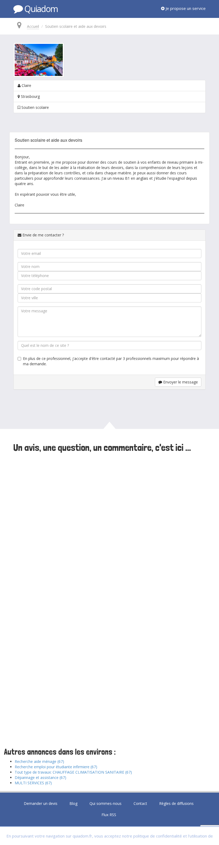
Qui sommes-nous (105, 803)
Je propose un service (185, 8)
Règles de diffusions (176, 803)
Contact (140, 803)
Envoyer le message (180, 382)
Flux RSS (108, 814)
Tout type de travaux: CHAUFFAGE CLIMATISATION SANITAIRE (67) (73, 772)
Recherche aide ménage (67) (39, 761)
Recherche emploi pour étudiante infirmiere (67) (56, 766)
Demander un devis (40, 803)
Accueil (33, 26)
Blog (73, 803)
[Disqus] (109, 527)
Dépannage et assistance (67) (40, 777)
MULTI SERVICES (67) (33, 782)
